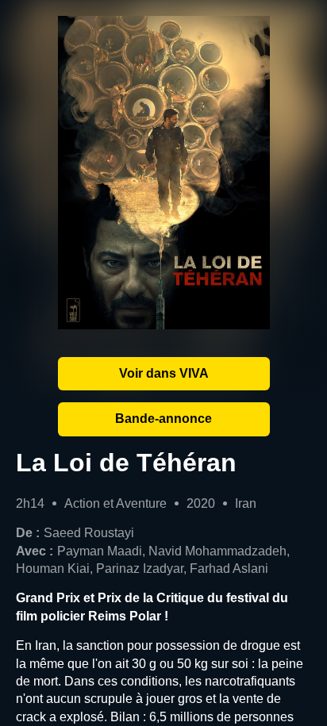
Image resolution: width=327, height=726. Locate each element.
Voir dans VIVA (164, 373)
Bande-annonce (163, 418)
